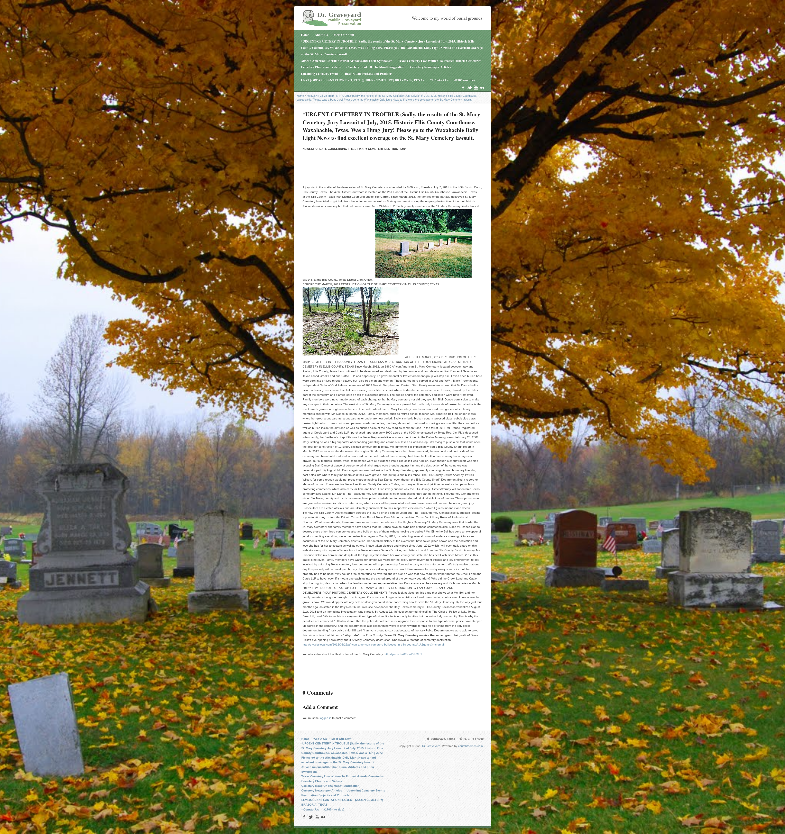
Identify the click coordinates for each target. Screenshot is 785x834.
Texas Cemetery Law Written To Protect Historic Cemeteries (439, 60)
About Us (321, 34)
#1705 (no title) (464, 80)
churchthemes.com (470, 746)
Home (305, 34)
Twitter (469, 87)
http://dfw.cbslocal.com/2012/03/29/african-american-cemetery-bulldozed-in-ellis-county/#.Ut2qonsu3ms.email (373, 644)
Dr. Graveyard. (432, 746)
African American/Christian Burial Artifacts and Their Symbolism (346, 60)
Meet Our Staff (343, 34)
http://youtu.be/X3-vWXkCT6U (404, 654)
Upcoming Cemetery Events (320, 73)
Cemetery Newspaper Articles (430, 67)
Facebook (463, 87)
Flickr (482, 87)
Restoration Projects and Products (368, 73)
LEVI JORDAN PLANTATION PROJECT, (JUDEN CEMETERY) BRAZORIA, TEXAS (362, 80)
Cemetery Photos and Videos (321, 67)
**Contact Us (439, 80)
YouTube (475, 87)
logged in (325, 718)
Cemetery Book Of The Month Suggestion (375, 67)
